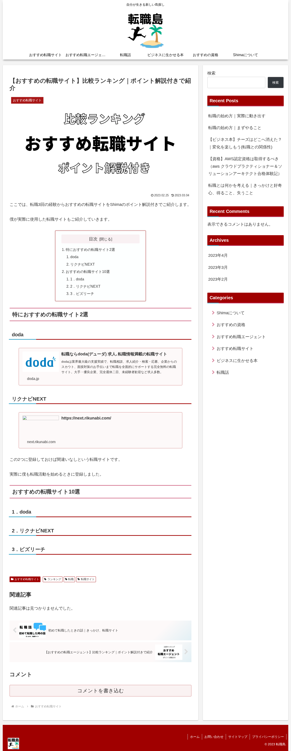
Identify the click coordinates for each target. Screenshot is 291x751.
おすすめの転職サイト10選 (88, 271)
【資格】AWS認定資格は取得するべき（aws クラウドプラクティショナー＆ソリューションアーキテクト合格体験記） (245, 166)
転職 (71, 579)
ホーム (195, 737)
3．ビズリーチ (82, 294)
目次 (93, 238)
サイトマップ (237, 737)
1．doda (77, 279)
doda (74, 257)
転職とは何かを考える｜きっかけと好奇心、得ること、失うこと (245, 189)
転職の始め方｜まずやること (234, 127)
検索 (211, 73)
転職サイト (88, 579)
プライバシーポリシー (268, 737)
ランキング (54, 579)
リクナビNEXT (82, 264)
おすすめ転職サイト (27, 579)
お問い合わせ (213, 737)
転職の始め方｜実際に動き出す (237, 116)
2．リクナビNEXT (85, 286)
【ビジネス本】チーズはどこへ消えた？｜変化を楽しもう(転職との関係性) (245, 143)
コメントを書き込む (100, 691)
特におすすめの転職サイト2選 (90, 249)
